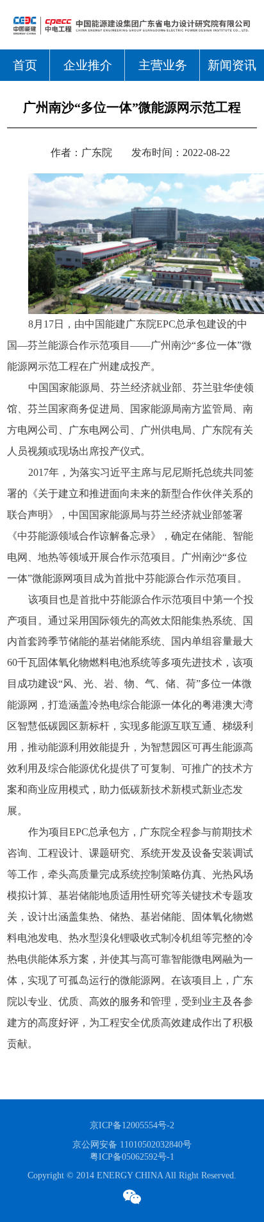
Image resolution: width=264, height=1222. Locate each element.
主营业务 (162, 65)
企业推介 (87, 65)
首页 (25, 65)
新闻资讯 (232, 65)
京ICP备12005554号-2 (132, 1125)
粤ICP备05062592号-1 (132, 1156)
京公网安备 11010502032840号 (132, 1144)
